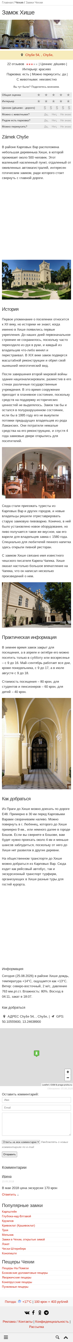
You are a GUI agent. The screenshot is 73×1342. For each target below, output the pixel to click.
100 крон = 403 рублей (51, 1302)
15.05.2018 (8, 1181)
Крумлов (8, 1220)
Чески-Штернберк (14, 1248)
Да (45, 114)
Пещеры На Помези (15, 1268)
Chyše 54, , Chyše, (39, 55)
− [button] (68, 1077)
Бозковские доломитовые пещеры (25, 1272)
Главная (7, 2)
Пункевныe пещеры (15, 1286)
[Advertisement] (36, 220)
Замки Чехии (34, 2)
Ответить (9, 1194)
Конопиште (9, 1253)
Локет (6, 1244)
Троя (5, 1230)
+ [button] (68, 1072)
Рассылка (36, 1327)
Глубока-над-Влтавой (16, 1216)
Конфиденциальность (52, 1321)
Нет (54, 114)
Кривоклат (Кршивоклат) (18, 1225)
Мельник (8, 1234)
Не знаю (65, 114)
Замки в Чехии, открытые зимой (23, 1239)
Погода (18, 1302)
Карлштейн (9, 1211)
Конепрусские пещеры (17, 1282)
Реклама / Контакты (18, 1321)
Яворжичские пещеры (16, 1277)
